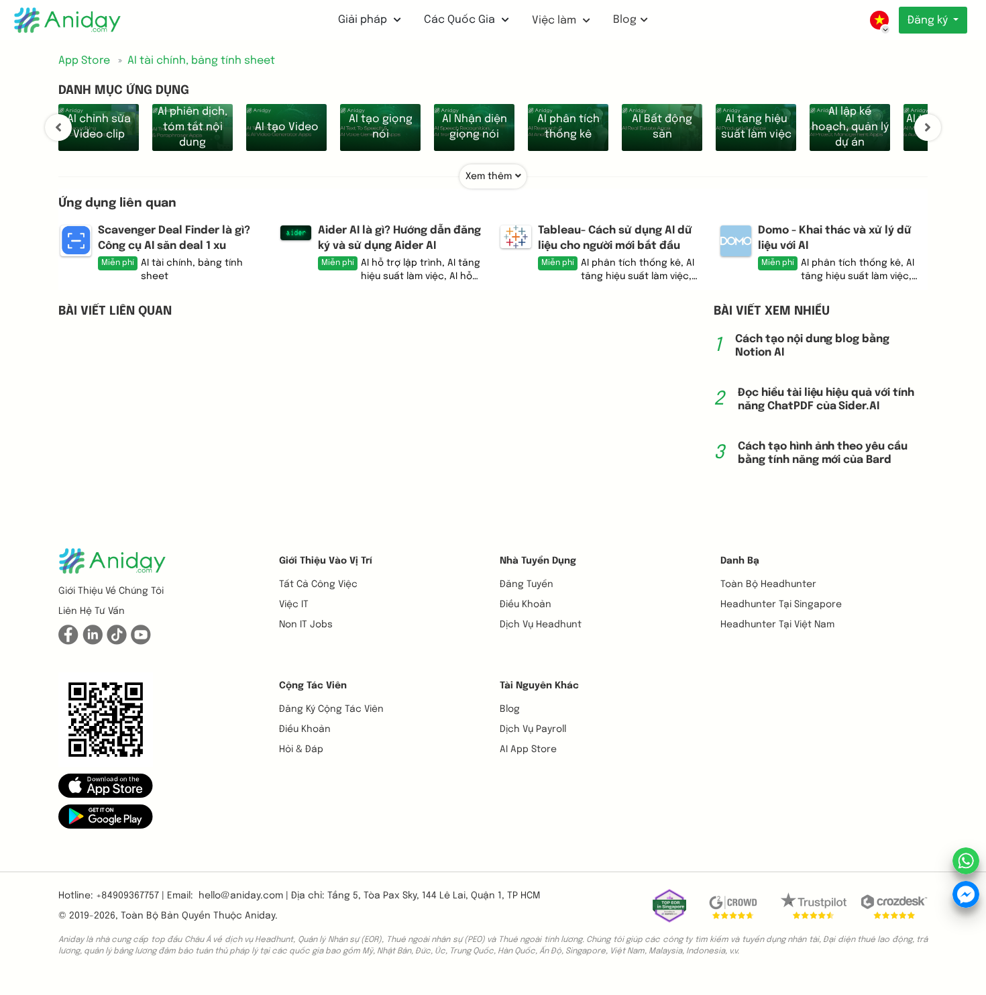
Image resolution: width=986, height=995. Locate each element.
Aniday (260, 916)
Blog (625, 19)
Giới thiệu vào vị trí (325, 561)
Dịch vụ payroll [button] (533, 729)
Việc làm (555, 20)
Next (927, 127)
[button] (105, 785)
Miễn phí (117, 263)
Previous (58, 127)
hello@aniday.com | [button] (243, 895)
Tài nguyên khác (539, 685)
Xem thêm (488, 176)
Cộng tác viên (313, 685)
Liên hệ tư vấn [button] (91, 611)
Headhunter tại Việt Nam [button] (777, 624)
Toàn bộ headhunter (768, 584)
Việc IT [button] (294, 604)
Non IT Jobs (306, 624)
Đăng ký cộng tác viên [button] (331, 709)
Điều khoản (525, 604)
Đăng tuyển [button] (526, 584)
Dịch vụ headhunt (541, 624)
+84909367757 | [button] (130, 895)
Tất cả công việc (318, 584)
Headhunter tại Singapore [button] (781, 604)
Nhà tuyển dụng (538, 561)
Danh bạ (739, 561)
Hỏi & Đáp (301, 749)
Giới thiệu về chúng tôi (111, 591)
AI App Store (528, 749)
